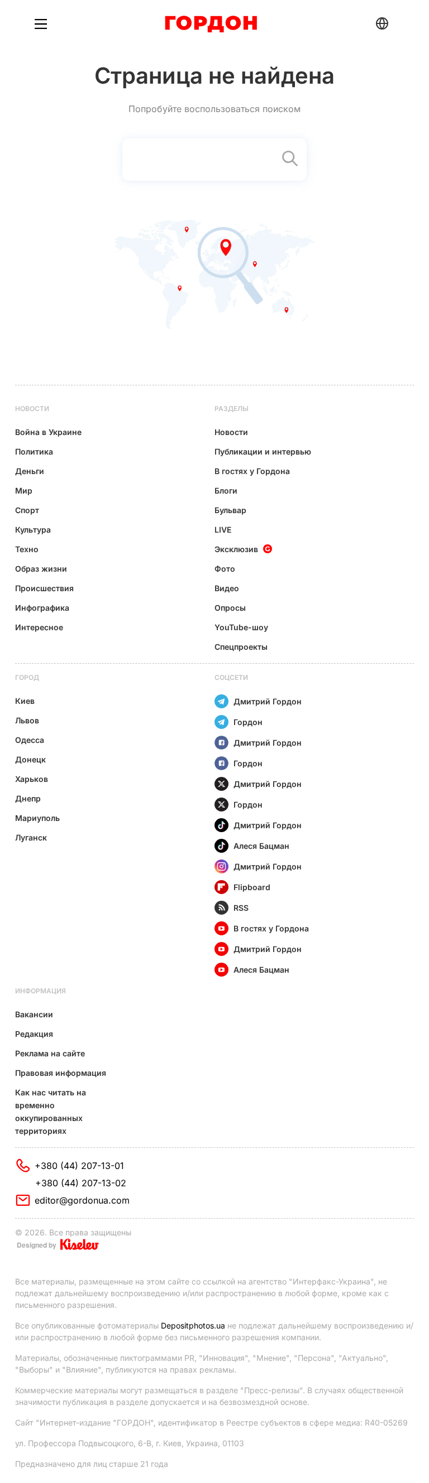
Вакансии (34, 1014)
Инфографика (42, 607)
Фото (224, 568)
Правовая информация (60, 1073)
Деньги (29, 471)
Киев (25, 701)
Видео (226, 588)
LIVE (222, 529)
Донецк (30, 759)
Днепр (28, 798)
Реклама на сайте (50, 1053)
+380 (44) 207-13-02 (80, 1183)
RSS (241, 907)
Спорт (27, 510)
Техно (27, 549)
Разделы (231, 408)
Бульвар (230, 510)
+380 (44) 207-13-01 (79, 1165)
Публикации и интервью (262, 451)
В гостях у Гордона (252, 471)
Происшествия (44, 588)
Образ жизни (41, 568)
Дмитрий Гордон (267, 701)
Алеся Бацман (261, 846)
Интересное (39, 627)
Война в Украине (48, 432)
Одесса (29, 740)
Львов (27, 720)
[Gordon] (211, 24)
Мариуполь (37, 818)
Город (27, 677)
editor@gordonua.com (82, 1200)
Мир (23, 490)
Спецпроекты (241, 646)
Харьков (31, 779)
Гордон (248, 722)
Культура (33, 529)
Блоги (225, 490)
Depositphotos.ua (193, 1325)
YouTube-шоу (241, 627)
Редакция (34, 1033)
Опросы (230, 607)
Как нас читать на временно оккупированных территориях (50, 1112)
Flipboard (251, 887)
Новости (32, 408)
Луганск (31, 837)
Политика (34, 451)
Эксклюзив (236, 549)
